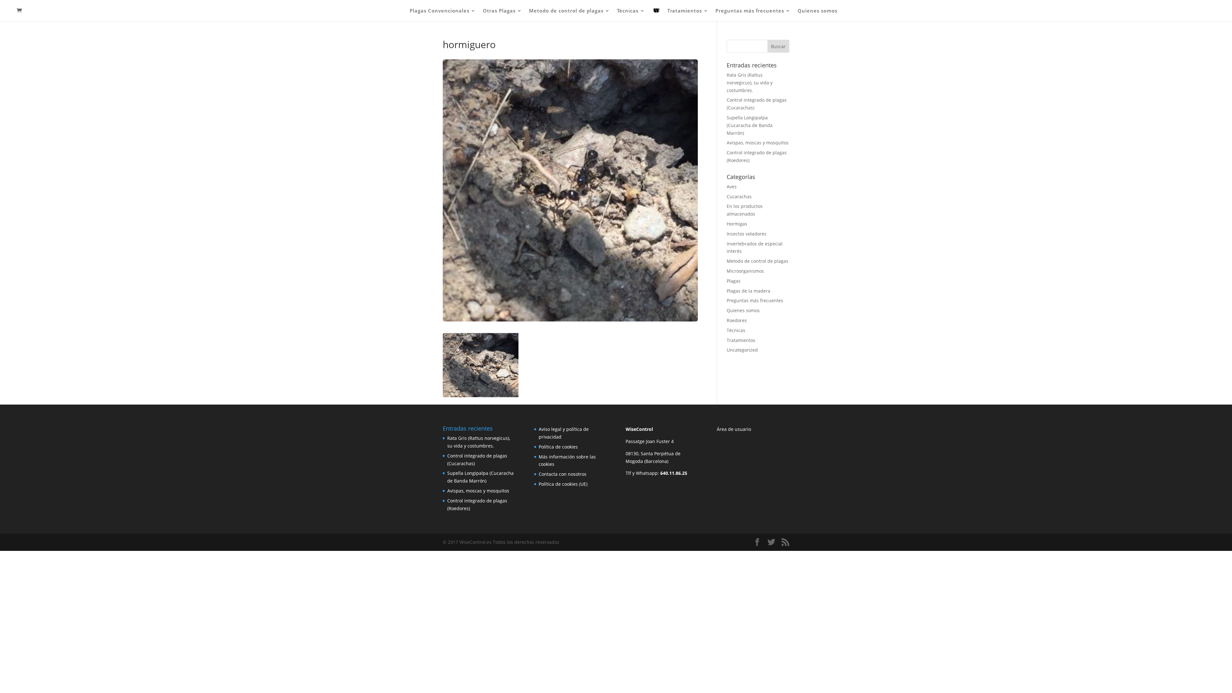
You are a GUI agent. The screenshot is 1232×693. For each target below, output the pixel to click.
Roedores (737, 320)
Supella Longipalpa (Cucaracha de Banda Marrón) (750, 125)
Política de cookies (558, 447)
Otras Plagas (499, 11)
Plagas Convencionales (439, 11)
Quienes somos (817, 11)
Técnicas (627, 11)
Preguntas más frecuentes (749, 11)
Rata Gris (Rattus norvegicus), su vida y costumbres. (750, 82)
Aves (732, 187)
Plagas (733, 281)
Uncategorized (742, 350)
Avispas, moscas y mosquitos (758, 143)
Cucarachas (739, 196)
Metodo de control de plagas (566, 11)
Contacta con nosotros (562, 474)
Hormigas (737, 224)
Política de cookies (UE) (563, 484)
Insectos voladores (746, 234)
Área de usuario (734, 429)
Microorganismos (745, 271)
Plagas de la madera (748, 291)
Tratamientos (684, 11)
